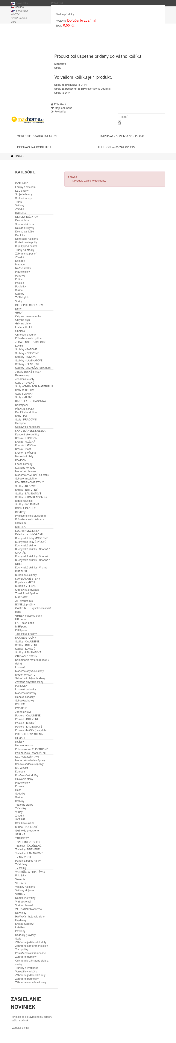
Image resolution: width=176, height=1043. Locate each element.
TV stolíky (20, 808)
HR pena (20, 619)
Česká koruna (19, 18)
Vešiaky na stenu (25, 886)
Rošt (18, 789)
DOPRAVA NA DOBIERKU (34, 147)
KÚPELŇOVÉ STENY (27, 578)
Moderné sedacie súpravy (30, 760)
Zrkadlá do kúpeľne (26, 593)
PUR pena (21, 630)
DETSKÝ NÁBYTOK (26, 216)
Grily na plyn (22, 319)
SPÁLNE (20, 834)
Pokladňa (92, 31)
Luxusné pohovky (25, 689)
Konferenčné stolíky (26, 775)
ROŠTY (19, 741)
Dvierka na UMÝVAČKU (29, 534)
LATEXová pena (24, 622)
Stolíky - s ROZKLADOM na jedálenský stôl (31, 498)
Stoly (18, 938)
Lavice (19, 345)
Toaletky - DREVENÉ (27, 849)
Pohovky (20, 275)
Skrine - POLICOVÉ (26, 826)
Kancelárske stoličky (27, 434)
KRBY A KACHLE (25, 508)
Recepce (20, 423)
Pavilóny (20, 931)
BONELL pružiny (25, 604)
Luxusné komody (25, 467)
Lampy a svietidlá (25, 187)
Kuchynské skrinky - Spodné (31, 556)
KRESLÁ (20, 526)
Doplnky (20, 235)
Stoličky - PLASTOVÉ (27, 364)
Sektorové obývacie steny (30, 678)
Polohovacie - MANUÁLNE (31, 753)
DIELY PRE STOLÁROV (29, 305)
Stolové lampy (23, 198)
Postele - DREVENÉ (27, 719)
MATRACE (21, 597)
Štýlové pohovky (24, 700)
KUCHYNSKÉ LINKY (27, 530)
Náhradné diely (24, 456)
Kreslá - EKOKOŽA (26, 438)
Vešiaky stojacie (24, 890)
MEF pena (21, 626)
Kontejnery (21, 405)
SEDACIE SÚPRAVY (27, 756)
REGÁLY (20, 738)
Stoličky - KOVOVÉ (25, 356)
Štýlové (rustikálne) (26, 478)
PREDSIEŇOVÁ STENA (29, 734)
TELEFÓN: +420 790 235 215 (116, 147)
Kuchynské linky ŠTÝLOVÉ (30, 541)
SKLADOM (21, 767)
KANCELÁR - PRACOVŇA (30, 401)
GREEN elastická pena (28, 615)
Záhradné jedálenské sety (30, 975)
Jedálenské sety (24, 379)
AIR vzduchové (24, 600)
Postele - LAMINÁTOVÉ (28, 726)
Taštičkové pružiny (26, 633)
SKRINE (20, 819)
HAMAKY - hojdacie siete (30, 916)
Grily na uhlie (23, 323)
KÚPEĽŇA (21, 571)
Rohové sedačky (25, 696)
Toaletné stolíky (24, 804)
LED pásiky (22, 190)
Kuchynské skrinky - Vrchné (31, 567)
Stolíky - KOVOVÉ (25, 648)
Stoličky (19, 293)
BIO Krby (20, 512)
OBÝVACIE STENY (26, 656)
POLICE (20, 704)
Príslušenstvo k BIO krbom (30, 515)
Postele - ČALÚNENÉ (28, 715)
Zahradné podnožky (27, 978)
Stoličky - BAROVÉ (26, 349)
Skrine (19, 290)
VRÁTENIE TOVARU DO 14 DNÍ (37, 136)
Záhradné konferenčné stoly (31, 945)
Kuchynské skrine (25, 545)
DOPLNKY (21, 183)
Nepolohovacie (24, 745)
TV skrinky (21, 864)
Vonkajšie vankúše (26, 971)
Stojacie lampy (23, 194)
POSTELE (21, 708)
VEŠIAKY (20, 883)
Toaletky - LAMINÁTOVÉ (29, 853)
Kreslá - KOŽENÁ (25, 441)
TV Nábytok (22, 297)
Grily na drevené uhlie (28, 316)
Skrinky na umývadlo (27, 589)
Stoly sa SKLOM (24, 390)
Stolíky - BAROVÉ (25, 486)
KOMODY (20, 460)
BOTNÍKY (20, 213)
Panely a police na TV (28, 860)
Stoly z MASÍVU (24, 397)
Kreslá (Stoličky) (24, 923)
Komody (20, 260)
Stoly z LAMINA (24, 393)
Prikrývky (20, 875)
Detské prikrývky (24, 227)
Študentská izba (24, 224)
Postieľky (20, 286)
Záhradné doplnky (25, 956)
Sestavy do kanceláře (27, 426)
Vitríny (19, 301)
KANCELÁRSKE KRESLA (30, 430)
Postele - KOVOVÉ (25, 723)
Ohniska (20, 331)
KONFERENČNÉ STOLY (29, 482)
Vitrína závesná (24, 905)
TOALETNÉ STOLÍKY (27, 842)
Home (18, 156)
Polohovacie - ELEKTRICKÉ (31, 749)
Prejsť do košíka (69, 31)
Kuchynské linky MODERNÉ (31, 538)
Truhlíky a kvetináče (26, 967)
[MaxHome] (28, 120)
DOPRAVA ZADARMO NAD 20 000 (122, 136)
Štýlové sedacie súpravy (29, 764)
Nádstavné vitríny (25, 897)
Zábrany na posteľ (25, 253)
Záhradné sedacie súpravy (30, 982)
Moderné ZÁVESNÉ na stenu (32, 474)
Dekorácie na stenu (26, 238)
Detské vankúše (24, 231)
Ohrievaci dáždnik (25, 334)
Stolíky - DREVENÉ (26, 489)
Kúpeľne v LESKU (25, 585)
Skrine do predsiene (27, 830)
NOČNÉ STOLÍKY (25, 637)
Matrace (20, 264)
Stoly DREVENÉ (24, 382)
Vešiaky (19, 205)
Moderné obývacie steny (29, 671)
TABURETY (22, 838)
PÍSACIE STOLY (24, 408)
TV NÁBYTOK (23, 857)
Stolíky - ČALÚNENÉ (27, 641)
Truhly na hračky (24, 250)
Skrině (19, 797)
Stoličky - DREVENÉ (27, 353)
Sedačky (20, 793)
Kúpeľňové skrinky (26, 575)
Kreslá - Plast (23, 449)
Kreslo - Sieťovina (25, 452)
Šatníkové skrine (25, 823)
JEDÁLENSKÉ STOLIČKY (30, 342)
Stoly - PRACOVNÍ (25, 419)
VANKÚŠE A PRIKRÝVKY (30, 871)
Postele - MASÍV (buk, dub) (31, 730)
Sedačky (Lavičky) (25, 934)
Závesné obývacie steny (29, 681)
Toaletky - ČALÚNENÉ (28, 845)
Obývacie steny (24, 779)
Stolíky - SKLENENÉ (27, 504)
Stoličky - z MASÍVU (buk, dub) (33, 367)
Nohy (18, 308)
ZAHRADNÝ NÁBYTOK (28, 909)
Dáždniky (20, 912)
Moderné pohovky (25, 693)
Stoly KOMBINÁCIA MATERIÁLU (34, 386)
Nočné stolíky (23, 268)
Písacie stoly (22, 271)
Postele (19, 282)
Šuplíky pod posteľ (26, 246)
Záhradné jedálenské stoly (30, 942)
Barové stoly (22, 375)
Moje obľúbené (63, 107)
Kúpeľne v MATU (25, 582)
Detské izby (22, 220)
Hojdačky (20, 920)
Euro (13, 21)
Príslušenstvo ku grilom (28, 338)
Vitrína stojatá (23, 901)
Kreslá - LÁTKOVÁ (25, 445)
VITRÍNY (20, 894)
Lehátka (20, 927)
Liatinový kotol (23, 327)
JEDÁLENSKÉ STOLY (28, 371)
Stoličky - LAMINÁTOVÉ (28, 360)
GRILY (19, 312)
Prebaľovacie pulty (26, 242)
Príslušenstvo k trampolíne (30, 953)
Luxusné (20, 667)
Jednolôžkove (23, 711)
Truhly (18, 201)
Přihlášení (60, 104)
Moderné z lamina (25, 471)
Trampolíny (21, 949)
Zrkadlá (19, 209)
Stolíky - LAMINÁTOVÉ (28, 493)
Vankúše (20, 879)
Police (19, 279)
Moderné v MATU (25, 674)
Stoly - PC (21, 415)
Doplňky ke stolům (26, 412)
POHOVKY (21, 685)
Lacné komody (23, 464)
